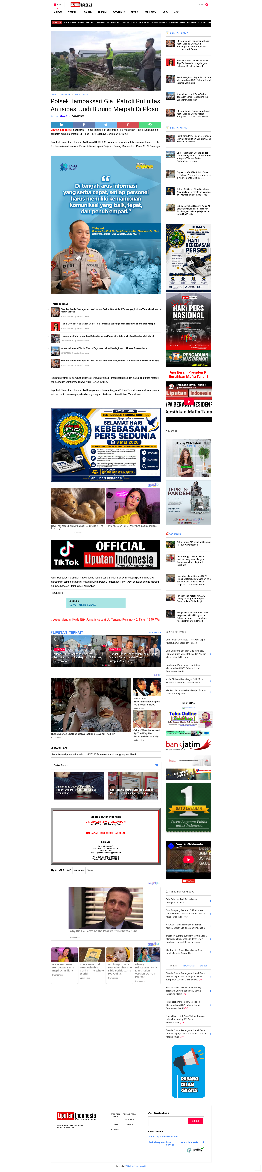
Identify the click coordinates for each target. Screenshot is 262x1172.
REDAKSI (115, 1130)
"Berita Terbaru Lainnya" (83, 605)
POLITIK (88, 12)
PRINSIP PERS (129, 1114)
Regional (65, 94)
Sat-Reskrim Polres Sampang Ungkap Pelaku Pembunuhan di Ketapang (131, 791)
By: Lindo (54, 116)
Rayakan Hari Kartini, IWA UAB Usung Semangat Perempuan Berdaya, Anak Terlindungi (191, 598)
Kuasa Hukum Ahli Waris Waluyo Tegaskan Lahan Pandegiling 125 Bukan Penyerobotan (104, 348)
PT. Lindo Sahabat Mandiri (135, 1166)
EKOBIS (134, 12)
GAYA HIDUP (119, 12)
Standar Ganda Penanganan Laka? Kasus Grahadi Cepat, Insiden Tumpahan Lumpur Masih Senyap (110, 360)
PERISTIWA (150, 12)
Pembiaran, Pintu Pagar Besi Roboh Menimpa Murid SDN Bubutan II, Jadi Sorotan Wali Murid (107, 336)
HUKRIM (102, 12)
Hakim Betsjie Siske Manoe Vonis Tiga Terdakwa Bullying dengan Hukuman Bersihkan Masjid (108, 324)
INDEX (165, 12)
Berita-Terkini (81, 94)
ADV (176, 12)
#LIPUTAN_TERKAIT (67, 633)
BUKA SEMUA (154, 632)
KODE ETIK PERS (115, 1115)
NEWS (59, 12)
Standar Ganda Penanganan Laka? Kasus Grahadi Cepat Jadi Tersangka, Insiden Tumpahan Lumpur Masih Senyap (111, 310)
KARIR (115, 1125)
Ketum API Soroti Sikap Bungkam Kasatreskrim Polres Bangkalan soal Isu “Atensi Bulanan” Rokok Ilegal (194, 192)
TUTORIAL (129, 1125)
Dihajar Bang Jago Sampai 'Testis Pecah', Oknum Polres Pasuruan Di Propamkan (76, 789)
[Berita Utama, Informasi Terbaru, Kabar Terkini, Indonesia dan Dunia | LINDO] (80, 5)
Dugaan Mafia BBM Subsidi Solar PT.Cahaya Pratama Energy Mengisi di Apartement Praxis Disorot (194, 175)
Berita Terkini (59, 649)
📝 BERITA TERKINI (177, 32)
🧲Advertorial (174, 533)
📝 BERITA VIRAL (176, 127)
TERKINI (72, 12)
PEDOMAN (129, 1119)
